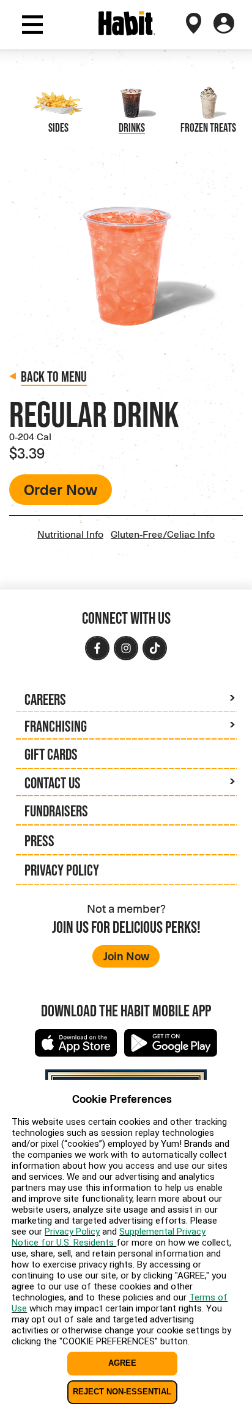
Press (39, 840)
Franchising (55, 726)
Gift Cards (51, 754)
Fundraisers (56, 810)
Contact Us (52, 782)
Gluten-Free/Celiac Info (163, 534)
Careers (45, 699)
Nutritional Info (70, 534)
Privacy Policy (61, 870)
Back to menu (54, 376)
